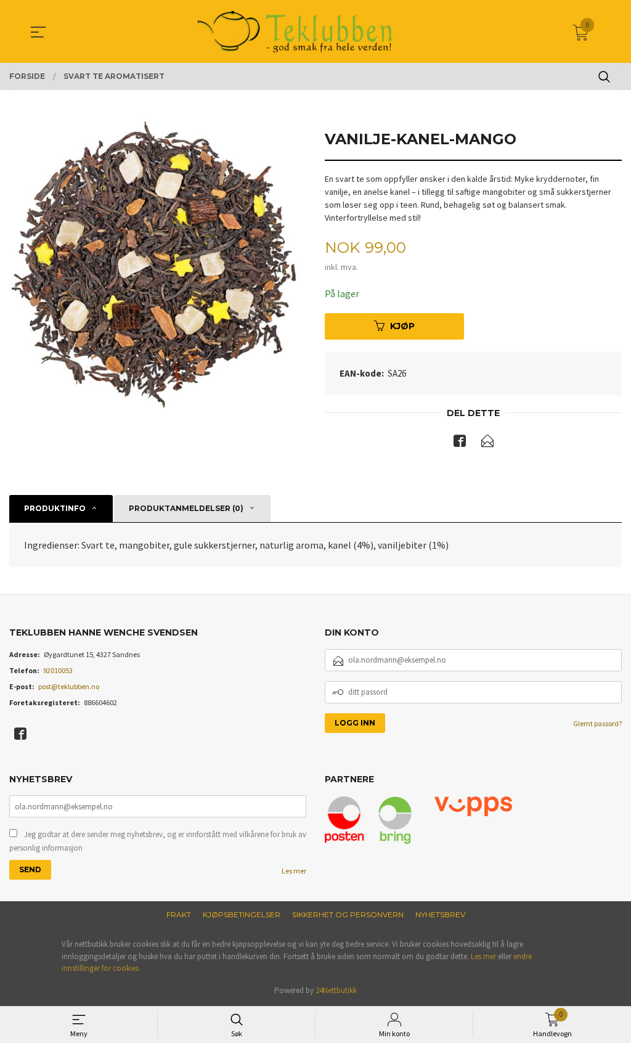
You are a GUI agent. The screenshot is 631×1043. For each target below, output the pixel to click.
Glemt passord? (597, 723)
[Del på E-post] (487, 443)
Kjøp (402, 326)
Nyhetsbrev (440, 914)
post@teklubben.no (68, 686)
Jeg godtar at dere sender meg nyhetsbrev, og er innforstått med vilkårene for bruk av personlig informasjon (157, 841)
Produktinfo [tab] (55, 508)
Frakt (178, 914)
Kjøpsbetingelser (241, 914)
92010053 (58, 670)
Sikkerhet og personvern (348, 914)
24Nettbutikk (336, 990)
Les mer (294, 870)
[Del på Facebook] (460, 443)
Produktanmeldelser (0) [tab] (186, 508)
